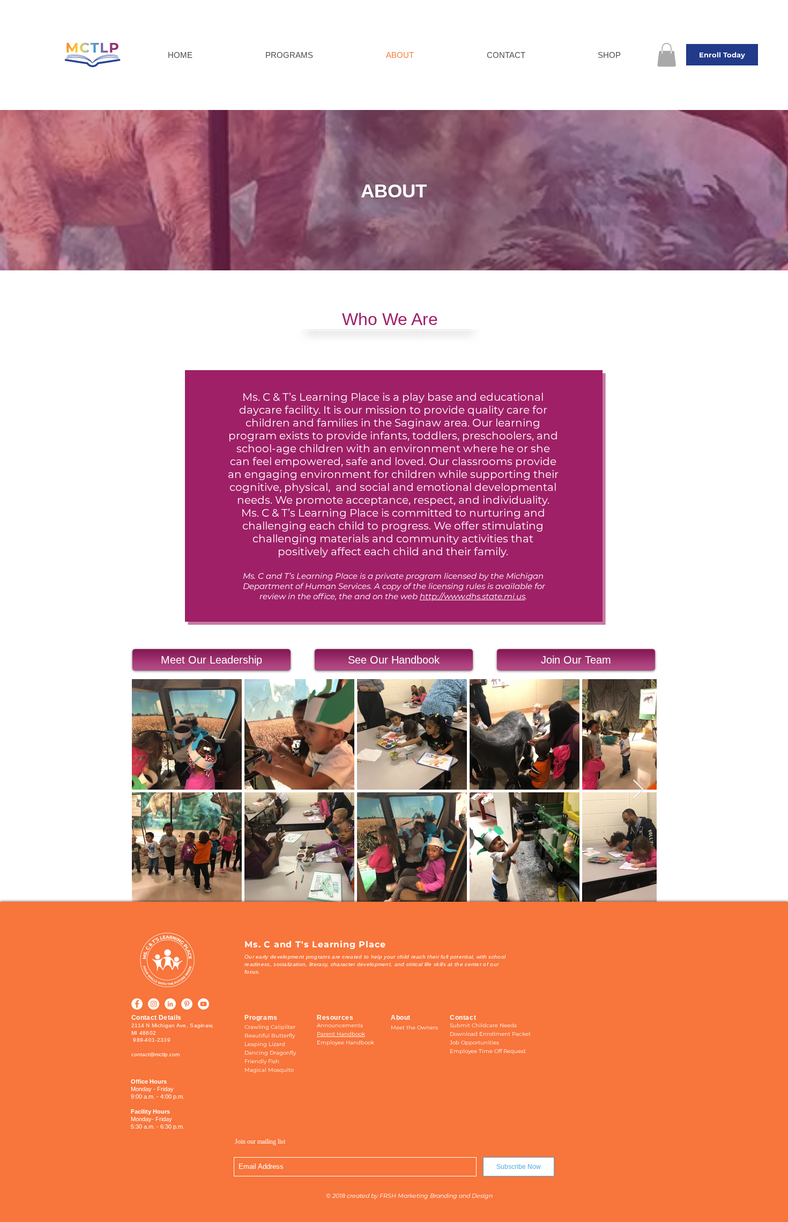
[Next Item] (638, 789)
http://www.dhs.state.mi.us (472, 596)
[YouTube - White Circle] (203, 1004)
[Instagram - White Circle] (153, 1004)
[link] (667, 55)
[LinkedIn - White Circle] (170, 1004)
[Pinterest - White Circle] (186, 1004)
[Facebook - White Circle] (137, 1004)
